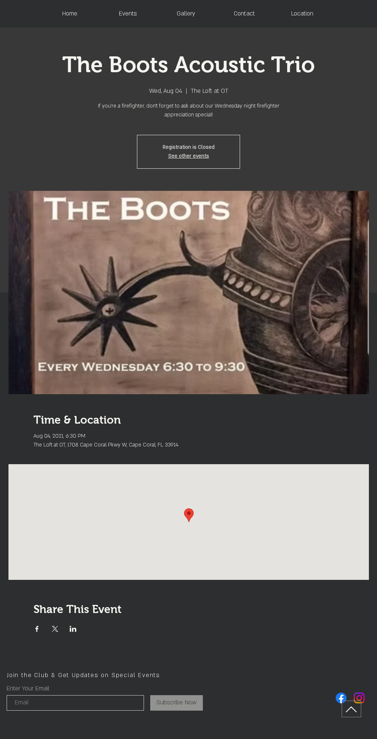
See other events (188, 156)
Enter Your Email (28, 688)
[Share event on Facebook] (37, 629)
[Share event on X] (55, 629)
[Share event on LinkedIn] (73, 629)
